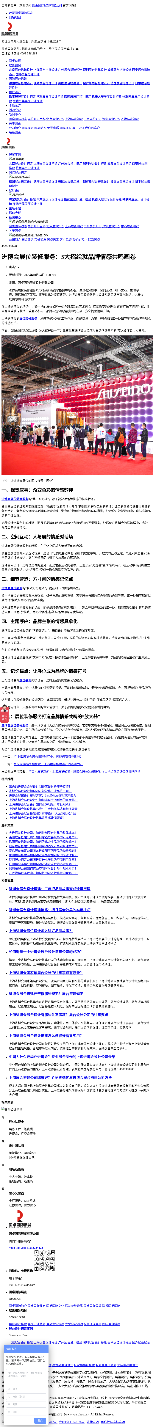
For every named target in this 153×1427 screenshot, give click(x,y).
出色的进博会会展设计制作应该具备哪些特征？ (40, 786)
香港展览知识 (130, 119)
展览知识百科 (37, 119)
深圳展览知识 (111, 119)
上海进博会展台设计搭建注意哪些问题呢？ (37, 818)
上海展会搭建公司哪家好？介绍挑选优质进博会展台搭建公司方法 (60, 1078)
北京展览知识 (55, 119)
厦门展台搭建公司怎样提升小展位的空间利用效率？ (43, 859)
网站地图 (15, 17)
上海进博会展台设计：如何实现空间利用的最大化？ (43, 800)
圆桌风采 (66, 128)
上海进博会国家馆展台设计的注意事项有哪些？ (46, 973)
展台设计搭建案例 (21, 1328)
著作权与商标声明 (113, 1422)
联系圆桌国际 (111, 1305)
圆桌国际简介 (18, 1305)
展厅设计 (15, 92)
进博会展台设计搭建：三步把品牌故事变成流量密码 (49, 889)
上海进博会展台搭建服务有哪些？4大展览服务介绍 (42, 813)
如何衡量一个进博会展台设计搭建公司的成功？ (46, 952)
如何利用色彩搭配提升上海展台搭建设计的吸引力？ (48, 764)
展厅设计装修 (37, 1324)
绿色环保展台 (93, 1324)
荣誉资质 (53, 128)
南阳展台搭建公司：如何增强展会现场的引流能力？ (43, 837)
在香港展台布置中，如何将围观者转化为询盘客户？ (43, 873)
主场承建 (15, 105)
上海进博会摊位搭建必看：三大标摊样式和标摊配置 (43, 809)
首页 (31, 771)
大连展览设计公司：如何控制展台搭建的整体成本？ (43, 832)
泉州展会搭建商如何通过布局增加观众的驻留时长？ (43, 855)
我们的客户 (92, 128)
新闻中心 (15, 114)
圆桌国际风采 (93, 1305)
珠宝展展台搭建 (84, 1365)
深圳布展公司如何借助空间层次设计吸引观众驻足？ (43, 868)
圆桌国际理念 (37, 1305)
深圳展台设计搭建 (95, 1342)
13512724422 (34, 1247)
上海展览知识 (74, 119)
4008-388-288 (17, 1247)
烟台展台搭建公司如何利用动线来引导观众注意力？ (43, 846)
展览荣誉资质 (74, 1305)
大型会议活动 (74, 1324)
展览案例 (15, 65)
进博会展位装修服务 (14, 499)
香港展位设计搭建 (119, 1342)
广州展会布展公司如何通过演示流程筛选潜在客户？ (43, 864)
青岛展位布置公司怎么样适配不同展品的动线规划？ (43, 850)
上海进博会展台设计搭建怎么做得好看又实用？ (46, 1036)
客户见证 (78, 128)
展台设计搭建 (21, 163)
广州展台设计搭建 (70, 1342)
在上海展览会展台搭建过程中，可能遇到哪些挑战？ (48, 756)
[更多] (16, 1102)
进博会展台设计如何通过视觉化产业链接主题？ (40, 791)
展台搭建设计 (21, 69)
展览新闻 (43, 771)
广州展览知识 (93, 119)
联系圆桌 (15, 132)
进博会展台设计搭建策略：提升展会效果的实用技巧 (49, 910)
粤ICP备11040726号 (72, 1422)
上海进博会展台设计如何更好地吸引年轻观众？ (40, 804)
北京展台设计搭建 (21, 1342)
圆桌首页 (15, 60)
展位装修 (25, 680)
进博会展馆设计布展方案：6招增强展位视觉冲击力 (42, 795)
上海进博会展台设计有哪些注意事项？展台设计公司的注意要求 (58, 1015)
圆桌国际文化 (55, 1305)
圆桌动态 (40, 128)
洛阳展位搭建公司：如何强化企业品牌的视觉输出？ (43, 841)
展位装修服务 (28, 318)
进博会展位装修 (11, 588)
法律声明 (93, 1422)
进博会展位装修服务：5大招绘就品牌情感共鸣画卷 (106, 771)
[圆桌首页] (8, 148)
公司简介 (15, 128)
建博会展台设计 (62, 1365)
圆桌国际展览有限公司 (47, 5)
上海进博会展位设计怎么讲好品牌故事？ (41, 931)
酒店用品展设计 (127, 1365)
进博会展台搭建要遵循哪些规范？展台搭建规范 (46, 994)
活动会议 (15, 110)
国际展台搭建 (18, 78)
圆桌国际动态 (18, 119)
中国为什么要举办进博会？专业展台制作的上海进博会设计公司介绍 (62, 1057)
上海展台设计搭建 (45, 1342)
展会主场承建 (55, 1324)
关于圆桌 (15, 123)
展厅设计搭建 (22, 96)
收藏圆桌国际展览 (21, 13)
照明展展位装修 (106, 1365)
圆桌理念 (28, 128)
